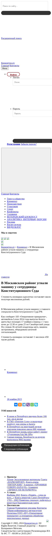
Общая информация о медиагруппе (24, 510)
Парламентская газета (28, 503)
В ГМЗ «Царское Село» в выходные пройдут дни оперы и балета (24, 422)
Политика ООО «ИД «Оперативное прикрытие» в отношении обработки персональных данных (25, 515)
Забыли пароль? (29, 144)
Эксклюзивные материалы (27, 479)
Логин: (16, 77)
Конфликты (12, 211)
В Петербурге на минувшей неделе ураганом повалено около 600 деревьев (26, 427)
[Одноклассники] (20, 404)
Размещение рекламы (25, 508)
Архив (10, 479)
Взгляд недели (14, 224)
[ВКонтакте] (16, 404)
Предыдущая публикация (16, 445)
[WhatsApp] (32, 404)
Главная (5, 65)
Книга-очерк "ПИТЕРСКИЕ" (23, 483)
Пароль (16, 109)
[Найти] (26, 13)
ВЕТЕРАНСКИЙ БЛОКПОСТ (22, 217)
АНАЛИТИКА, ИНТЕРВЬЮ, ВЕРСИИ (27, 219)
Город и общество (16, 198)
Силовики (12, 214)
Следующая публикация (16, 449)
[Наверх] (22, 472)
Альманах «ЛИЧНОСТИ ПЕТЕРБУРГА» (22, 488)
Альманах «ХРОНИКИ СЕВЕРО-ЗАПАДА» (27, 485)
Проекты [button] (11, 477)
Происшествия (14, 204)
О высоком (12, 206)
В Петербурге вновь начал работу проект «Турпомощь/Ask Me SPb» (27, 433)
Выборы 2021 (13, 495)
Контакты (14, 65)
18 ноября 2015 (14, 399)
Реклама (11, 222)
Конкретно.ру (31, 523)
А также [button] (11, 492)
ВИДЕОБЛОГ (14, 227)
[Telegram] (24, 404)
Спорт (10, 209)
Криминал (12, 201)
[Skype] (36, 404)
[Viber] (28, 404)
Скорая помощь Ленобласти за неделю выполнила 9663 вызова (26, 438)
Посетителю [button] (13, 505)
